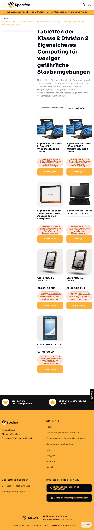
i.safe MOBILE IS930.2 (45, 279)
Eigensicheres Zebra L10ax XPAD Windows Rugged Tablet (49, 147)
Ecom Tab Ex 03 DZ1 (49, 344)
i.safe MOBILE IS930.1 (74, 279)
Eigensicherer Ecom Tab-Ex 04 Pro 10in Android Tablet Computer (49, 214)
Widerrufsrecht (41, 525)
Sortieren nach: (56, 108)
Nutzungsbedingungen (13, 492)
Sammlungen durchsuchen (59, 444)
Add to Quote (50, 172)
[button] (4, 4)
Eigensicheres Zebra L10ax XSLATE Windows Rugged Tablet (78, 147)
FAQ (48, 450)
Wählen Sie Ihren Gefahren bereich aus (65, 438)
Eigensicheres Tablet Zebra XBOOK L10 (79, 212)
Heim (49, 427)
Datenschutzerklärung (64, 525)
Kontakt (50, 467)
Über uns (50, 461)
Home (5, 18)
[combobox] (64, 88)
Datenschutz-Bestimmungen (16, 486)
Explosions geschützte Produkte (62, 433)
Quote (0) (92, 395)
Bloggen (50, 455)
